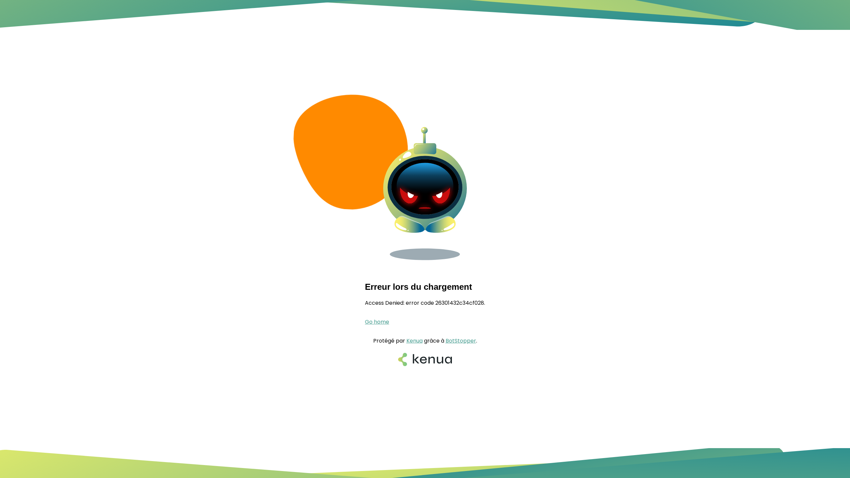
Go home (377, 322)
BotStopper (461, 341)
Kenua (414, 341)
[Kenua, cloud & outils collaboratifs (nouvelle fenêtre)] (425, 360)
